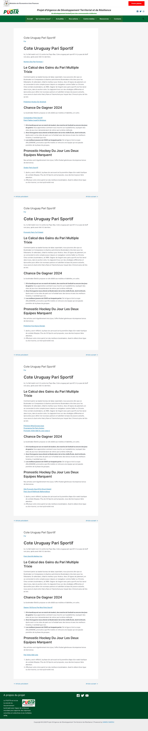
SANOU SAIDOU (108, 722)
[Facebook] (137, 11)
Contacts (117, 19)
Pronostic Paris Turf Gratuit (33, 232)
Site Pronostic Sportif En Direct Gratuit (37, 489)
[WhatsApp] (143, 11)
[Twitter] (140, 11)
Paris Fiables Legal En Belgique (35, 120)
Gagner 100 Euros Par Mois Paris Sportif (38, 607)
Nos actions (73, 19)
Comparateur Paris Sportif (33, 118)
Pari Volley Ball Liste (31, 655)
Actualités (60, 19)
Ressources (104, 19)
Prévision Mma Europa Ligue (34, 426)
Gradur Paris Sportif (31, 168)
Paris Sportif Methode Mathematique (37, 492)
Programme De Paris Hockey (34, 428)
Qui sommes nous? (43, 19)
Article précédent (21, 196)
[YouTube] (87, 695)
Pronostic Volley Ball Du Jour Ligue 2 (37, 431)
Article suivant (92, 196)
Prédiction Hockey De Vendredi (35, 102)
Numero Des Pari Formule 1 (33, 62)
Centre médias (89, 19)
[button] (136, 3)
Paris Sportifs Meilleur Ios (33, 556)
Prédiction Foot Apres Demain (34, 326)
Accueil (30, 19)
